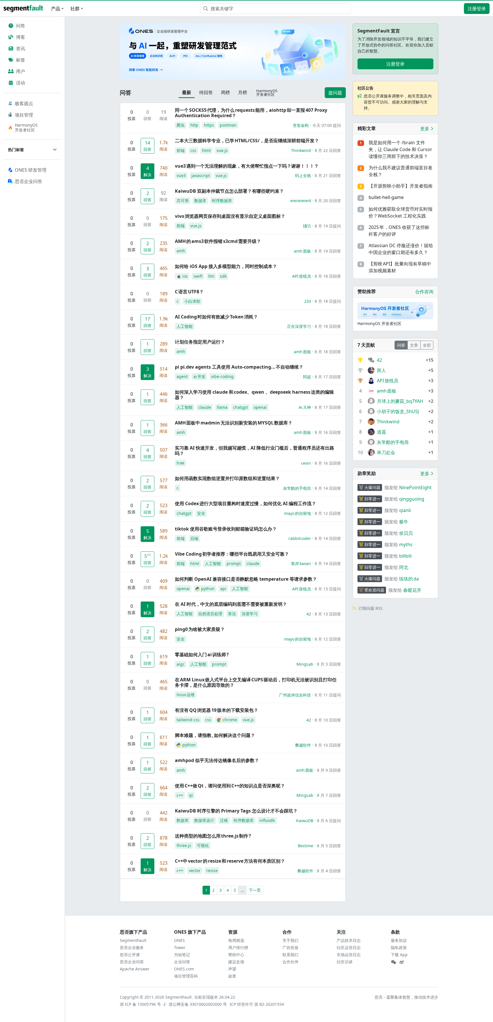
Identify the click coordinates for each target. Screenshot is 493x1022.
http (194, 125)
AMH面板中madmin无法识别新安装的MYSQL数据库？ (233, 423)
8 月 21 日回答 (328, 175)
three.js (184, 845)
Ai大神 (305, 407)
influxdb (267, 820)
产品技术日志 (349, 940)
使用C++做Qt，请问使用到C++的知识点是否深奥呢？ (230, 786)
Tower (179, 947)
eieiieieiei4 (300, 200)
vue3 (181, 175)
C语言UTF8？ (189, 291)
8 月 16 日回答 (328, 432)
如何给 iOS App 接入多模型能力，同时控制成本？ (226, 266)
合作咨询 (424, 291)
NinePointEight (415, 487)
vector (195, 870)
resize (212, 870)
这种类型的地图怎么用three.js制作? (213, 836)
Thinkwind (301, 150)
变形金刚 (301, 125)
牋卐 (307, 226)
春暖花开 (412, 590)
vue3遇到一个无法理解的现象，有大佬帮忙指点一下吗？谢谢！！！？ (247, 166)
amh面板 (302, 251)
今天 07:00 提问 (326, 125)
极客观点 (24, 103)
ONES (179, 940)
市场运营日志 (349, 954)
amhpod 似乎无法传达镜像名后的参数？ (217, 760)
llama (222, 407)
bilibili (405, 556)
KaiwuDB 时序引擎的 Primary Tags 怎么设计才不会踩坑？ (236, 811)
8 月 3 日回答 (329, 664)
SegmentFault (133, 940)
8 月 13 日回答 (328, 614)
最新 (186, 92)
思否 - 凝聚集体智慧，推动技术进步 (406, 997)
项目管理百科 (186, 976)
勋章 (232, 976)
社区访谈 (345, 961)
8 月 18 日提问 (328, 301)
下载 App (399, 954)
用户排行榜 (238, 947)
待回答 (206, 92)
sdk (223, 276)
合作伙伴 (290, 961)
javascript (200, 175)
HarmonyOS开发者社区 (26, 127)
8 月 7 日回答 (329, 795)
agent (182, 376)
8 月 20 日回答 (328, 200)
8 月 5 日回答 (329, 845)
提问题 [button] (335, 93)
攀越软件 (303, 745)
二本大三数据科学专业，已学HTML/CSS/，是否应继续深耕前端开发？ (247, 140)
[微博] (401, 962)
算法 (232, 613)
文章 (414, 345)
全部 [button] (427, 345)
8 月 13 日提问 (328, 589)
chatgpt (240, 407)
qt (191, 795)
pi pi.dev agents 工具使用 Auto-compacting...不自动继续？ (239, 367)
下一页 (255, 890)
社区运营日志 (349, 947)
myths (406, 544)
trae (180, 463)
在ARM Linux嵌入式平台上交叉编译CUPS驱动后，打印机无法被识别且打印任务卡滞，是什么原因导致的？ (256, 682)
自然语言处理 (210, 613)
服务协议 (399, 940)
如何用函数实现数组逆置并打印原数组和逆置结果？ (227, 478)
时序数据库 (222, 200)
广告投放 (290, 947)
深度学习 (250, 613)
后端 (194, 538)
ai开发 (199, 376)
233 (307, 301)
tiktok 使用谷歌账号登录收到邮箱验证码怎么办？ (226, 529)
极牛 (403, 522)
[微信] (393, 962)
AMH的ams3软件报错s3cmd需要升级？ (218, 241)
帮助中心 (236, 954)
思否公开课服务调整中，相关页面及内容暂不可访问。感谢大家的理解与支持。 (398, 102)
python (208, 588)
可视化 (203, 845)
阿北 (403, 567)
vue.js (222, 150)
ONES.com (184, 969)
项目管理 (24, 115)
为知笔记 (182, 954)
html (206, 150)
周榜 (225, 92)
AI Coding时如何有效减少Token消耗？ (216, 317)
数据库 (200, 200)
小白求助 (192, 301)
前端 (181, 150)
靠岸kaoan (301, 563)
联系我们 (290, 954)
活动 (20, 83)
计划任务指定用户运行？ (200, 342)
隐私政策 (399, 947)
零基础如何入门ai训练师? (202, 654)
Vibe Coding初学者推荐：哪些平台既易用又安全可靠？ (232, 554)
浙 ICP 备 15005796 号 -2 (143, 1004)
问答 (20, 26)
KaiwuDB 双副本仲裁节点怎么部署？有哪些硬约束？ (229, 191)
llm (211, 276)
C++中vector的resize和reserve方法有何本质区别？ (230, 861)
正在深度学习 (299, 326)
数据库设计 (204, 820)
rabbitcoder (299, 538)
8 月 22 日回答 (328, 150)
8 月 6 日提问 (329, 820)
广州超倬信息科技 (295, 695)
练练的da (409, 579)
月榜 (242, 92)
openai (260, 407)
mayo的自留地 (297, 513)
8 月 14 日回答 (328, 488)
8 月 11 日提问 (328, 695)
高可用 (183, 200)
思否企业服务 (132, 947)
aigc (181, 664)
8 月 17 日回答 (328, 376)
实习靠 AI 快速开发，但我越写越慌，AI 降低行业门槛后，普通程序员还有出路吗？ (254, 450)
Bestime (305, 845)
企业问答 (182, 961)
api (223, 588)
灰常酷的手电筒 (297, 488)
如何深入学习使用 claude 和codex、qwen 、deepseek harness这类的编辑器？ (254, 395)
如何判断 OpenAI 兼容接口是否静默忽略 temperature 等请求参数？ (246, 579)
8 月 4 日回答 (329, 870)
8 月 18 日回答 (328, 276)
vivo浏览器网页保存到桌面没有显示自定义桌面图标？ (230, 216)
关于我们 (290, 940)
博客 (20, 37)
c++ (180, 795)
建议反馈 (236, 961)
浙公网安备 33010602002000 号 (198, 1004)
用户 (20, 71)
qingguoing (411, 499)
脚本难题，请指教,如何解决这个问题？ (215, 735)
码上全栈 (303, 175)
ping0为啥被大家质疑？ (200, 629)
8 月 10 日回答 (328, 720)
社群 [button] (75, 8)
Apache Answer (134, 969)
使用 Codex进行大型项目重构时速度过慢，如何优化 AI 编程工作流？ (245, 503)
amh (181, 250)
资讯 (20, 48)
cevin (306, 463)
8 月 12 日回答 (328, 513)
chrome (230, 719)
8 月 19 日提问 (328, 226)
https (209, 125)
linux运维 (186, 694)
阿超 (307, 376)
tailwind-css (188, 719)
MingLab (304, 664)
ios (185, 276)
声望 (232, 969)
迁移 (224, 820)
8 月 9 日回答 (329, 770)
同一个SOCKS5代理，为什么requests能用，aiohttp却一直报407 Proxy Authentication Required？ (251, 113)
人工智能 (185, 326)
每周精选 (236, 940)
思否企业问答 (132, 961)
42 (308, 614)
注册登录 (477, 8)
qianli (405, 510)
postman (228, 125)
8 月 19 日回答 (328, 251)
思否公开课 (130, 954)
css (193, 150)
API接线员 (301, 276)
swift (198, 276)
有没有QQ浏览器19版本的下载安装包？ (216, 710)
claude (204, 407)
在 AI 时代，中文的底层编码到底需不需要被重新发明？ (231, 604)
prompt (234, 563)
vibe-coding (222, 376)
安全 (201, 513)
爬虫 (181, 125)
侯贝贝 (406, 533)
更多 (425, 128)
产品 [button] (55, 8)
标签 (20, 60)
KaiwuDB (304, 820)
